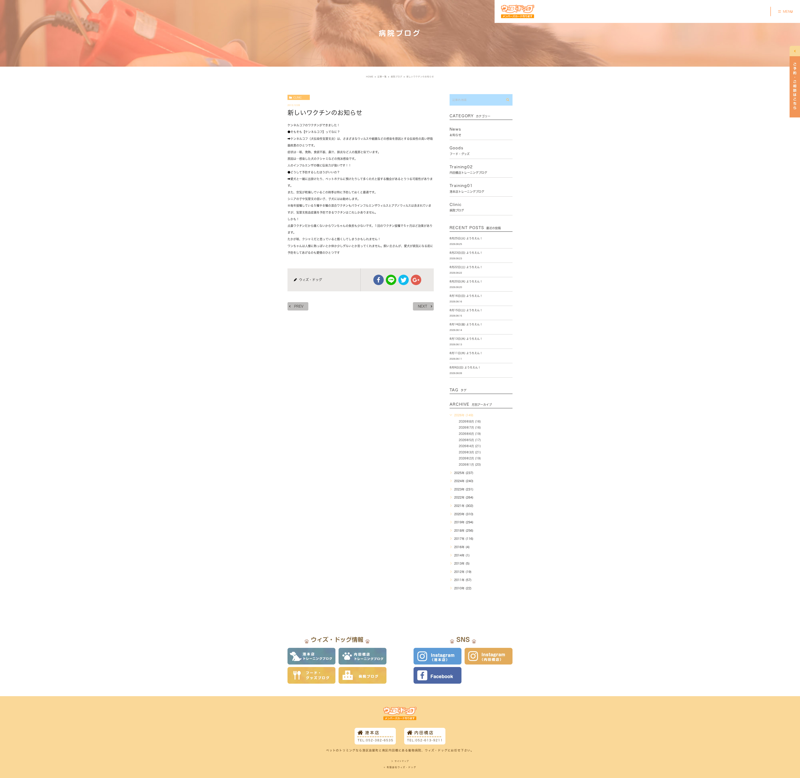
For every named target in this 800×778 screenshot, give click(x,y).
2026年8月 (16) (470, 421)
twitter (403, 280)
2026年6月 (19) (470, 433)
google (416, 280)
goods (460, 150)
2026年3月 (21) (470, 452)
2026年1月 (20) (470, 464)
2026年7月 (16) (470, 427)
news (455, 131)
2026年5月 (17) (470, 440)
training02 (468, 169)
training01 (467, 188)
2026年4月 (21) (470, 446)
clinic (297, 97)
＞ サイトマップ (400, 761)
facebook (378, 280)
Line (391, 280)
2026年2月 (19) (470, 458)
